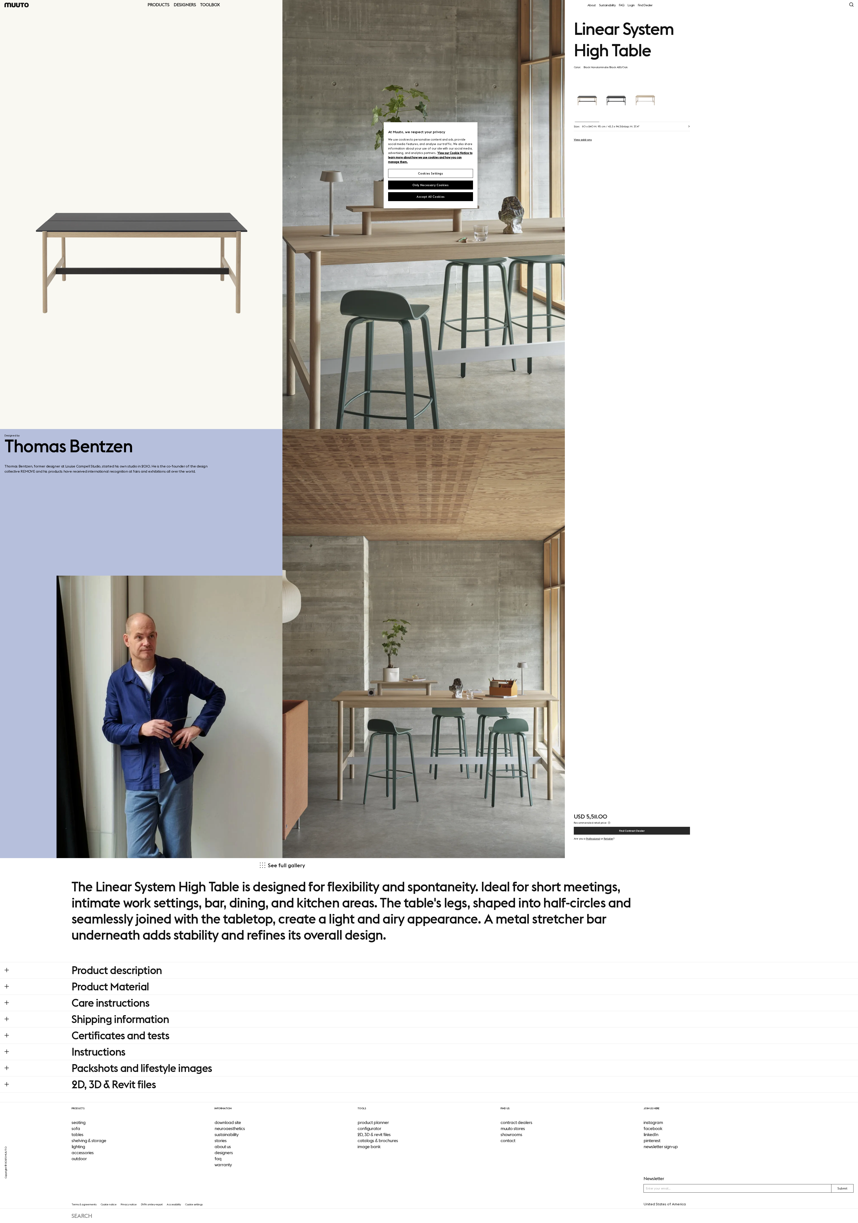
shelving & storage (89, 1140)
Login (631, 5)
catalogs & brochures (378, 1140)
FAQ (621, 5)
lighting (78, 1146)
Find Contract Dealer (632, 830)
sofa (76, 1128)
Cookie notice (109, 1204)
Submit (842, 1188)
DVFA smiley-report (152, 1204)
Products (158, 4)
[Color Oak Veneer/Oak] (645, 96)
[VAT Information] (609, 823)
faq (217, 1158)
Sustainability (607, 5)
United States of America (665, 1204)
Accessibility (174, 1204)
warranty (223, 1164)
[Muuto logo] (16, 5)
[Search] (851, 4)
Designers (185, 4)
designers (223, 1152)
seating (78, 1122)
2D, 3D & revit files (374, 1134)
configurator (369, 1128)
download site (227, 1122)
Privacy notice (129, 1204)
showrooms (511, 1134)
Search (82, 1215)
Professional (593, 838)
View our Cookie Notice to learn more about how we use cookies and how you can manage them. (430, 157)
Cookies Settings (430, 173)
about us (222, 1146)
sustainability (226, 1134)
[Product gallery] (141, 214)
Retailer (608, 838)
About (591, 5)
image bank (369, 1146)
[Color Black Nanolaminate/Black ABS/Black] (616, 96)
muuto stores (512, 1128)
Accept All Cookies (430, 196)
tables (77, 1134)
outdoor (79, 1158)
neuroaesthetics (229, 1128)
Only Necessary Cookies (430, 185)
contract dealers (516, 1122)
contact (507, 1140)
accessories (83, 1152)
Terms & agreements (84, 1204)
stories (220, 1140)
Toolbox (210, 4)
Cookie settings (194, 1204)
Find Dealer (645, 5)
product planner (373, 1122)
